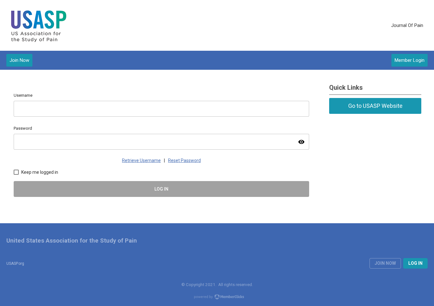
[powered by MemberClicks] (217, 297)
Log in (415, 263)
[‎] (382, 25)
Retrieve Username (141, 160)
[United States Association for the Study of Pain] (38, 25)
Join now (385, 263)
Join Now (19, 60)
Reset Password (184, 160)
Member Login (409, 60)
